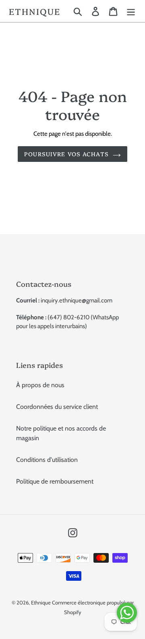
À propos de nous (40, 385)
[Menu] (131, 11)
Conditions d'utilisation (47, 459)
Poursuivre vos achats (66, 154)
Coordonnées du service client (57, 406)
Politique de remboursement (54, 481)
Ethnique (34, 11)
